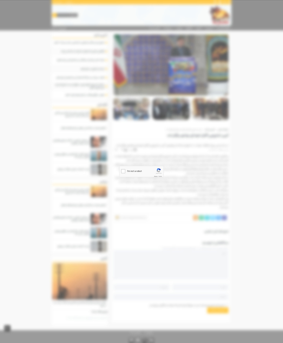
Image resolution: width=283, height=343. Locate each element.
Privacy (156, 176)
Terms (160, 176)
